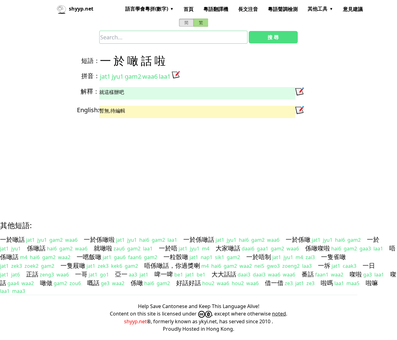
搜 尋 (273, 37)
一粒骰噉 (175, 257)
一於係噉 (298, 239)
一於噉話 (12, 239)
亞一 (121, 274)
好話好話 (188, 283)
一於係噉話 (198, 239)
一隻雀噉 (333, 257)
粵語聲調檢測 (283, 9)
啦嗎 (327, 283)
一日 (369, 265)
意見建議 (353, 9)
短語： (90, 60)
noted (279, 313)
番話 (307, 274)
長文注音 (248, 9)
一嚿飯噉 (89, 257)
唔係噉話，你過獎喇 (172, 265)
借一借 (274, 283)
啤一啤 (163, 274)
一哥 (81, 274)
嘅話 (93, 283)
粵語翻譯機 (215, 9)
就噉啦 (103, 248)
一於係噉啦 (99, 239)
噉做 (46, 283)
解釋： (90, 91)
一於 (373, 239)
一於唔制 (258, 257)
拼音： (90, 76)
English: (88, 110)
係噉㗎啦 (317, 248)
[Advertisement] (187, 164)
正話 (32, 274)
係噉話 (36, 248)
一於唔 (168, 248)
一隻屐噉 (72, 265)
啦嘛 (372, 283)
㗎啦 (356, 274)
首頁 (189, 9)
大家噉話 (228, 248)
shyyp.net (135, 321)
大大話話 (224, 274)
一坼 (324, 265)
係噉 (137, 283)
